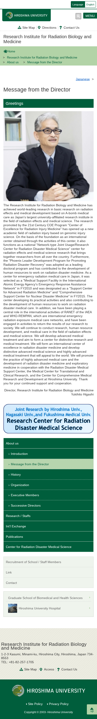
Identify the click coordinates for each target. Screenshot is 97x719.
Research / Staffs (18, 516)
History (16, 474)
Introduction (19, 454)
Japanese (83, 79)
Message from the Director (30, 464)
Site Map (28, 27)
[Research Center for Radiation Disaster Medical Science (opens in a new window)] (48, 418)
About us (13, 62)
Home (11, 51)
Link (9, 572)
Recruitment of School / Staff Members (33, 562)
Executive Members (25, 495)
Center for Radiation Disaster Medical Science (39, 547)
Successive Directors (26, 505)
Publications (14, 536)
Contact (11, 583)
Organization (20, 485)
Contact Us (71, 27)
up (92, 711)
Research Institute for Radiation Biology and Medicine (47, 39)
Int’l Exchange (16, 526)
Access (49, 669)
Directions (49, 27)
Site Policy (35, 704)
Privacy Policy (59, 704)
